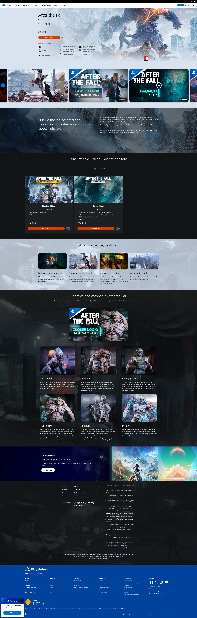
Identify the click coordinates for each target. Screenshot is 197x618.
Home (26, 573)
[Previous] (3, 85)
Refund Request (103, 592)
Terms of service (128, 580)
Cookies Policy (156, 614)
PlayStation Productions (30, 587)
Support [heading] (102, 578)
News (56, 5)
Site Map (149, 614)
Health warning (128, 587)
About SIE (27, 580)
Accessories (46, 5)
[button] (98, 85)
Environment (77, 580)
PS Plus (35, 5)
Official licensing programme (131, 594)
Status (100, 585)
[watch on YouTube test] (122, 99)
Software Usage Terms (166, 614)
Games (25, 5)
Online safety (77, 585)
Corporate (27, 590)
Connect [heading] (151, 578)
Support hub (102, 580)
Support (65, 5)
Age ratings (127, 585)
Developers (127, 590)
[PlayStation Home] (4, 5)
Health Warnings (110, 535)
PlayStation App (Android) (155, 588)
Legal (123, 614)
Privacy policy (129, 614)
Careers (26, 583)
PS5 (17, 5)
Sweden (30, 614)
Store (10, 5)
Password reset (103, 590)
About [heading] (27, 578)
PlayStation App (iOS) (154, 586)
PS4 (50, 583)
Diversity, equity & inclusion (81, 587)
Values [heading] (76, 578)
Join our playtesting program (156, 591)
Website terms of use (140, 614)
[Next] (194, 85)
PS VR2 (51, 585)
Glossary (126, 592)
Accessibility (77, 583)
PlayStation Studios (29, 585)
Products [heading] (52, 578)
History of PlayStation (30, 592)
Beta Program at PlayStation (156, 593)
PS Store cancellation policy (131, 583)
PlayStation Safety (103, 583)
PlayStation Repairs (104, 587)
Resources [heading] (127, 578)
